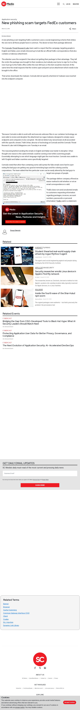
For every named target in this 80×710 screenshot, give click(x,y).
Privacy (56, 678)
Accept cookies (69, 702)
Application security (9, 19)
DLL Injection (8, 622)
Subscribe (40, 485)
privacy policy (20, 707)
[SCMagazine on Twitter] (40, 668)
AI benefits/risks (42, 248)
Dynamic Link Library (11, 625)
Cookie (6, 619)
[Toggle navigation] (58, 4)
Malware (39, 290)
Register (76, 4)
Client (5, 616)
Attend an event (39, 688)
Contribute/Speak (27, 688)
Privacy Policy (45, 479)
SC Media (24, 678)
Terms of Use (36, 479)
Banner (6, 604)
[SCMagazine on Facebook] (35, 668)
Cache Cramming (10, 610)
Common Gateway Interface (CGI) (16, 613)
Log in (68, 4)
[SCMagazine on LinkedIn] (45, 668)
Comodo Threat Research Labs (17, 48)
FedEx (59, 201)
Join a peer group (49, 688)
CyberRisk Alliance (33, 678)
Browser (6, 607)
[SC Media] (7, 4)
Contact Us (43, 678)
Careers (50, 678)
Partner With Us (60, 688)
